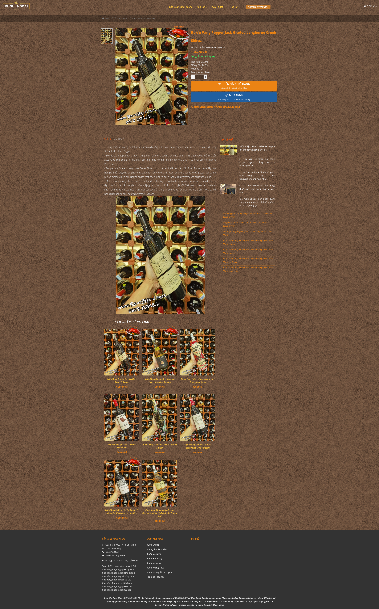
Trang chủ (108, 18)
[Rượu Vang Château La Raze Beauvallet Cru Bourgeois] (197, 417)
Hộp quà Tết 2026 (155, 576)
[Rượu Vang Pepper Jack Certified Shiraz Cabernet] (121, 352)
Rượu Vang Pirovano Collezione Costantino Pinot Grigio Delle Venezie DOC (159, 513)
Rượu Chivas (153, 544)
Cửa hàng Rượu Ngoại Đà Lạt (116, 579)
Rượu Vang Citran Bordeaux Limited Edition (160, 446)
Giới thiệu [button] (202, 7)
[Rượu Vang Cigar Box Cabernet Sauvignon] (121, 417)
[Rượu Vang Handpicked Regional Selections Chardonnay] (159, 352)
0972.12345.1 (112, 551)
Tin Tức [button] (234, 7)
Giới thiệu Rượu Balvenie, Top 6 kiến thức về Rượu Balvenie (257, 148)
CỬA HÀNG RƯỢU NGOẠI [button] (180, 7)
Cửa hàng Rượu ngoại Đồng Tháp (118, 569)
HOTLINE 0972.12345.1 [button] (258, 7)
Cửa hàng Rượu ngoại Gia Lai (116, 589)
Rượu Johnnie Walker (157, 549)
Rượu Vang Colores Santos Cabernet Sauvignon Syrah (198, 381)
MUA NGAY (234, 97)
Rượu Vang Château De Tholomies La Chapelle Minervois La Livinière (122, 512)
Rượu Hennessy (154, 558)
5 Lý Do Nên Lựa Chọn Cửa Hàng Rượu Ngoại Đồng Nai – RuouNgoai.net (257, 162)
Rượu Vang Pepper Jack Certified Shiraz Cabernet (122, 381)
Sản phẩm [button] (217, 7)
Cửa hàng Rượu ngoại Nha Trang (118, 572)
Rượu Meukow (154, 563)
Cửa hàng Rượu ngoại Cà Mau (117, 583)
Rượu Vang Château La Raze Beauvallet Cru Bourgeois (198, 446)
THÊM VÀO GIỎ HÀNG (235, 85)
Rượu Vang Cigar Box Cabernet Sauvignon (122, 446)
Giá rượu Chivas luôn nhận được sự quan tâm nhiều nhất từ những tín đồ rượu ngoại (257, 202)
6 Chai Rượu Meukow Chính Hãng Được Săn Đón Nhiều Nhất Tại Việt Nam (257, 189)
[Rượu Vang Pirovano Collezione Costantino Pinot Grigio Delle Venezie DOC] (159, 483)
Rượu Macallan (154, 554)
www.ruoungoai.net (116, 555)
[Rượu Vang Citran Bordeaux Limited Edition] (159, 417)
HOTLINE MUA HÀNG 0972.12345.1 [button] (216, 106)
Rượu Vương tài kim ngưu (159, 572)
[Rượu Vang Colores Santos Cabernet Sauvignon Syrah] (197, 352)
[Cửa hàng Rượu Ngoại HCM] (16, 5)
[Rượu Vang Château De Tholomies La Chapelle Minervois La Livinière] (121, 483)
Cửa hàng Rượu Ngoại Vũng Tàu (118, 576)
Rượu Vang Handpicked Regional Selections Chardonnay (160, 381)
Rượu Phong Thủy (155, 567)
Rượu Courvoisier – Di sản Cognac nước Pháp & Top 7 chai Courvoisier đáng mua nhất (257, 175)
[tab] (108, 139)
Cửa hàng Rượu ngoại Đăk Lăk (117, 586)
